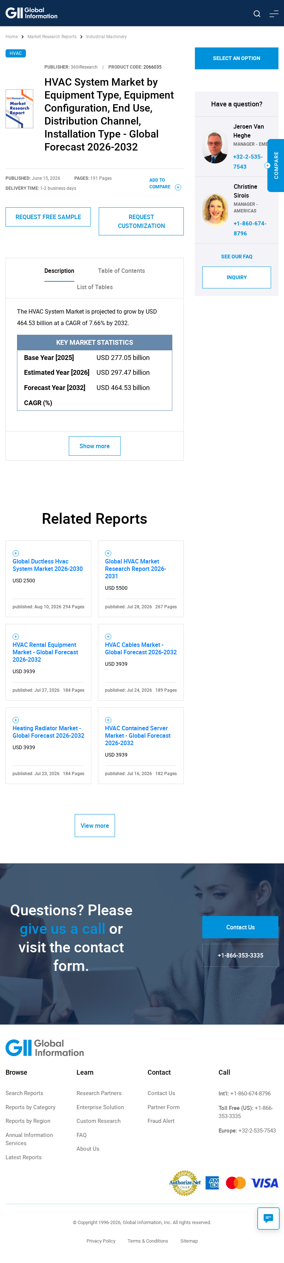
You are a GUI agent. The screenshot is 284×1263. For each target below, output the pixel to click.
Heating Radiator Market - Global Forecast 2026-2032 (48, 732)
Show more (95, 446)
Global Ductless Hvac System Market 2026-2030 (48, 565)
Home (12, 36)
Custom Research (99, 1121)
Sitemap (189, 1241)
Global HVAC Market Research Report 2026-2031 (135, 568)
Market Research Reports (52, 36)
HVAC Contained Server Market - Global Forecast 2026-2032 (137, 735)
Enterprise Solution (100, 1107)
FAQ (82, 1135)
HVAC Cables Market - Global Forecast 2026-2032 (141, 648)
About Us (88, 1148)
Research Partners (99, 1093)
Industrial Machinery (106, 36)
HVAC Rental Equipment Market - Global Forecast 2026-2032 (45, 652)
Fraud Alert (161, 1121)
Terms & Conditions (148, 1241)
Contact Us (240, 927)
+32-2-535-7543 (257, 1130)
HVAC (16, 53)
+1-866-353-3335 (240, 955)
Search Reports (24, 1093)
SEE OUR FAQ (237, 256)
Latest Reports (24, 1157)
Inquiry (237, 277)
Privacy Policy (101, 1241)
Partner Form (164, 1107)
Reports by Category (30, 1107)
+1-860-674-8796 (250, 1093)
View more (95, 825)
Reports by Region (28, 1121)
